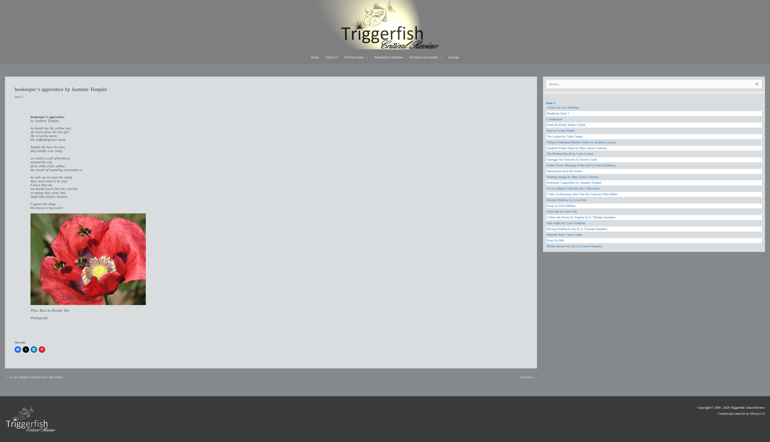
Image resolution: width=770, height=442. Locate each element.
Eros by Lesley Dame (560, 130)
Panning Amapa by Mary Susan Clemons (573, 177)
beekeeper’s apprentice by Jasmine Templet (574, 182)
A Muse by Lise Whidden (563, 107)
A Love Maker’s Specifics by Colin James (573, 188)
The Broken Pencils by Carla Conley (570, 153)
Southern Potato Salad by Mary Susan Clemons (577, 148)
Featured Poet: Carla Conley (565, 234)
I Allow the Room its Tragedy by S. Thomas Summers (581, 217)
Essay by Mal (555, 240)
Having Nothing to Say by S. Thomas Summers (577, 229)
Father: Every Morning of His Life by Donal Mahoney (581, 165)
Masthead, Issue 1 (558, 113)
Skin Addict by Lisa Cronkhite (566, 223)
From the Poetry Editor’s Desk (566, 125)
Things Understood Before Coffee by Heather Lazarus (581, 142)
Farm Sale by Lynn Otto (562, 211)
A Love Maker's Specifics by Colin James (33, 377)
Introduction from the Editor (564, 171)
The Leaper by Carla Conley (565, 136)
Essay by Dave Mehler (561, 206)
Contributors (554, 119)
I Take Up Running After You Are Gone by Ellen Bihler (582, 194)
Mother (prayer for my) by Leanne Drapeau (574, 246)
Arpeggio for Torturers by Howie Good (572, 159)
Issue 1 (19, 96)
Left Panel (528, 377)
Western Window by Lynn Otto (566, 200)
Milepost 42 (757, 413)
